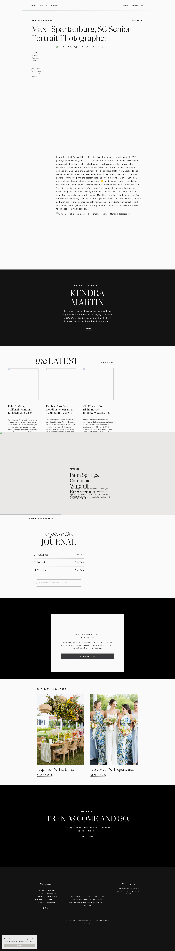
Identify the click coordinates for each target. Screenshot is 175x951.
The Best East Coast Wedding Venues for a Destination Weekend (59, 409)
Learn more (28, 941)
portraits (35, 74)
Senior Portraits (42, 21)
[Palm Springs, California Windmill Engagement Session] (30, 473)
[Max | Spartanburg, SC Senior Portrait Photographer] (116, 558)
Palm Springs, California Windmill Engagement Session (20, 409)
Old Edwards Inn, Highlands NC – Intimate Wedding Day (96, 409)
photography (36, 71)
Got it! (19, 945)
